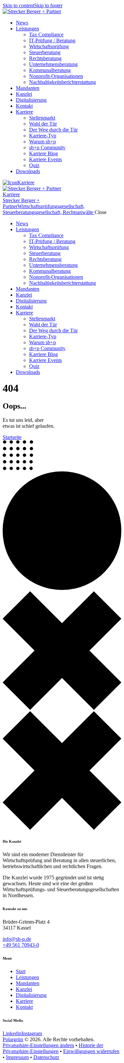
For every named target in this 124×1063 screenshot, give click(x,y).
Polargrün (13, 1039)
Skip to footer (48, 5)
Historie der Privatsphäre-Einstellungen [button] (53, 1048)
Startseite (12, 437)
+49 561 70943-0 (21, 945)
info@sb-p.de (17, 939)
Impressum (17, 1057)
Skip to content (18, 5)
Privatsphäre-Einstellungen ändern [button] (38, 1045)
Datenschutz (46, 1057)
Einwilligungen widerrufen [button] (91, 1051)
